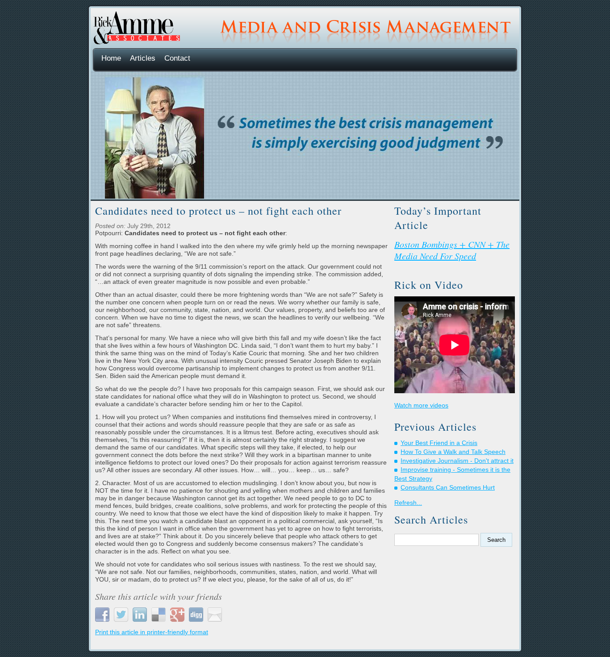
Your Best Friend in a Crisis (439, 442)
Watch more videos (421, 405)
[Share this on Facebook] (103, 614)
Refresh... (408, 502)
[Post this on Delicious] (159, 614)
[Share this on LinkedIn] (141, 614)
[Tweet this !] (122, 614)
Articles (142, 58)
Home (111, 58)
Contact (177, 58)
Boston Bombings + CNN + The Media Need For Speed (452, 250)
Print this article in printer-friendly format (151, 632)
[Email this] (216, 614)
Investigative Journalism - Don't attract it (457, 460)
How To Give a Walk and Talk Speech (453, 451)
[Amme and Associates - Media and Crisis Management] (136, 42)
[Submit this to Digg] (197, 614)
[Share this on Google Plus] (178, 614)
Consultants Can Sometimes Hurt (448, 487)
